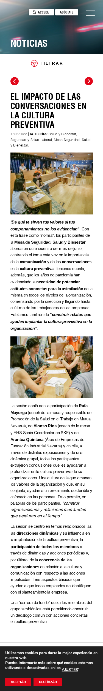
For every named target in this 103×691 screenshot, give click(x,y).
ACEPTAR (18, 682)
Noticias (29, 43)
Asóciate (66, 12)
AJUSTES (70, 669)
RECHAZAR (48, 682)
